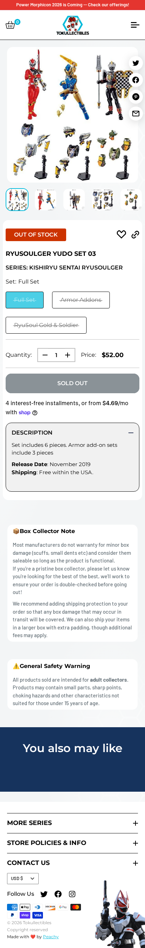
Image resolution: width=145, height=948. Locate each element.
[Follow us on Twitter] (44, 895)
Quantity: (19, 355)
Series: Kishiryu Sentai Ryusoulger (64, 267)
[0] (10, 25)
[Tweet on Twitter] (136, 63)
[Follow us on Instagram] (72, 895)
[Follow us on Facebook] (58, 895)
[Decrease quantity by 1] (43, 355)
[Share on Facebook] (136, 80)
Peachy (51, 936)
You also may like (72, 748)
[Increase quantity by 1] (70, 355)
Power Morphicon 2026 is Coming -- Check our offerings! (72, 4)
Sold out (72, 383)
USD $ (17, 878)
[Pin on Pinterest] (136, 97)
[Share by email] (136, 114)
